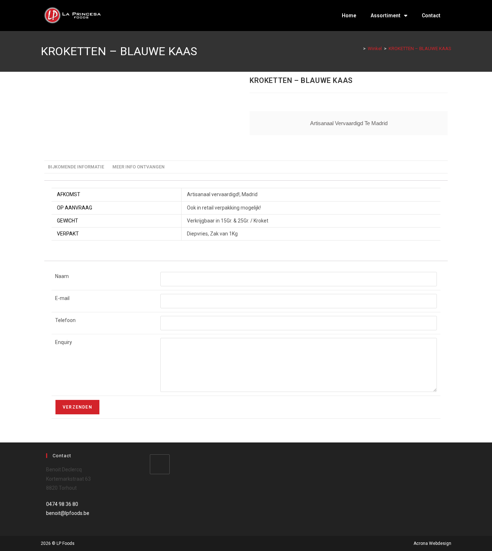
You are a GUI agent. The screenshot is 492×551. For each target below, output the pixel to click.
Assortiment (386, 15)
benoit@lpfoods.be (67, 513)
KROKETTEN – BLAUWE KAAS (420, 48)
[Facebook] (160, 464)
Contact (431, 15)
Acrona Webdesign (432, 543)
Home (349, 15)
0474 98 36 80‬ (62, 504)
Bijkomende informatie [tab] (76, 166)
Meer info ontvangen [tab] (138, 166)
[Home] (359, 48)
